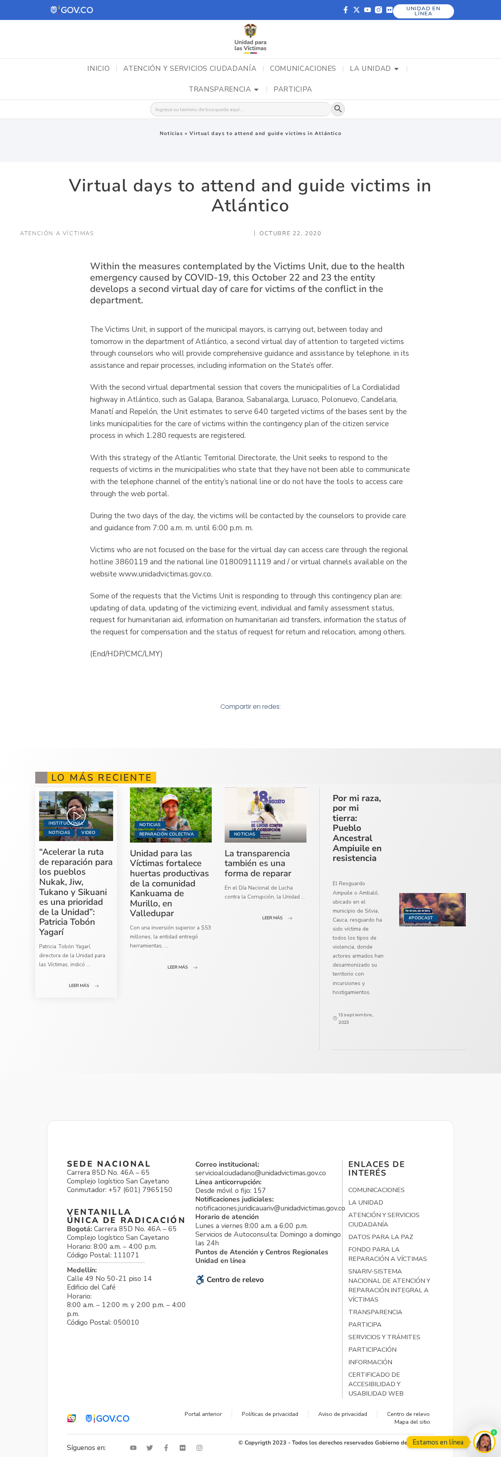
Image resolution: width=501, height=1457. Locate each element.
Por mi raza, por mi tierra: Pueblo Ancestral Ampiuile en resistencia (357, 828)
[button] (72, 10)
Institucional (66, 823)
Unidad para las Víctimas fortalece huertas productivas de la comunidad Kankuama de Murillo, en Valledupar (169, 883)
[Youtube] (367, 9)
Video (88, 833)
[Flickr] (389, 9)
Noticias (171, 133)
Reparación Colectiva (166, 834)
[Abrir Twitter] (151, 1447)
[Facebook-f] (345, 9)
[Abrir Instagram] (201, 1447)
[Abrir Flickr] (184, 1447)
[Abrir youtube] (135, 1447)
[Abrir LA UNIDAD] (396, 68)
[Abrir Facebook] (168, 1447)
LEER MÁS (79, 986)
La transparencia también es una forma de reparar (258, 863)
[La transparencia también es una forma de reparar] (265, 815)
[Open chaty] (484, 1442)
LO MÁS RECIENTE (101, 777)
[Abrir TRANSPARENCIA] (256, 89)
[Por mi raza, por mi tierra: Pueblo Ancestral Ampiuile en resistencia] (432, 909)
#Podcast (421, 918)
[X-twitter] (356, 9)
